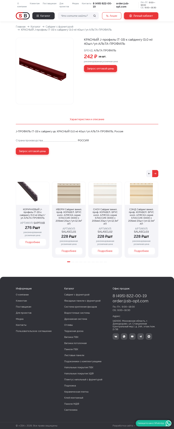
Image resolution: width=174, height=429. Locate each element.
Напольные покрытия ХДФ (79, 373)
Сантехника (70, 409)
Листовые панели (74, 355)
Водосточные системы (77, 312)
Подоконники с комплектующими (82, 361)
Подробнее (32, 242)
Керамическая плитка (76, 391)
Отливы (68, 325)
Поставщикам (49, 3)
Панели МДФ (71, 403)
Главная (20, 26)
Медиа (75, 3)
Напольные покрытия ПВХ (78, 367)
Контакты (86, 3)
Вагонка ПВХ (71, 337)
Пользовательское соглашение (34, 331)
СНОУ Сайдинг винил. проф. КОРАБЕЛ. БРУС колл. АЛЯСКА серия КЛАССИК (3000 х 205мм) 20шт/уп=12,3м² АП (105, 216)
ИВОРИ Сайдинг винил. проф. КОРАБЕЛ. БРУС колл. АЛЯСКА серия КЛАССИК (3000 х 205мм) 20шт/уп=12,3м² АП (69, 216)
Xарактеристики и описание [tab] (87, 119)
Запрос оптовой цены (100, 68)
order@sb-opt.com (122, 5)
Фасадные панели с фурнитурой (82, 300)
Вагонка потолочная (75, 343)
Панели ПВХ (71, 349)
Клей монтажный (73, 397)
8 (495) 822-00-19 (130, 295)
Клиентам (35, 3)
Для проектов (64, 5)
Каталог (36, 26)
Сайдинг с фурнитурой (59, 26)
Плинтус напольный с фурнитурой (83, 379)
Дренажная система (75, 319)
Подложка (70, 385)
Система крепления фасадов (80, 306)
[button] (149, 173)
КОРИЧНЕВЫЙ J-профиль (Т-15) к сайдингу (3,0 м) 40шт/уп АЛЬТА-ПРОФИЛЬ (32, 213)
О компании (22, 5)
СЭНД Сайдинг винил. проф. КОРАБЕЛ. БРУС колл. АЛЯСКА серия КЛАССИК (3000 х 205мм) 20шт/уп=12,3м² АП (141, 216)
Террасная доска (73, 331)
